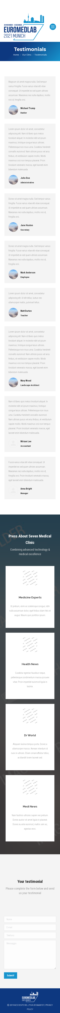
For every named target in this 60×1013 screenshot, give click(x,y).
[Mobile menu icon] (53, 27)
